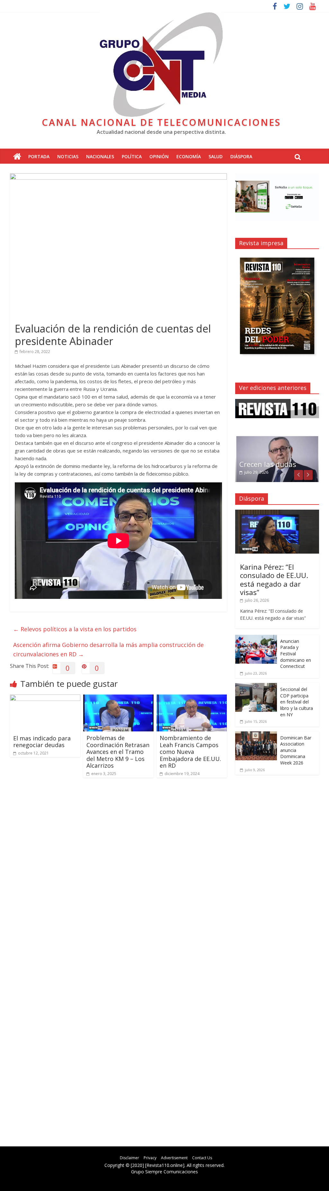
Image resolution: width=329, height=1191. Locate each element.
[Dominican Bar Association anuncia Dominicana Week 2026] (256, 735)
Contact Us (202, 1158)
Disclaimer (129, 1158)
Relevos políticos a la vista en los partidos (75, 629)
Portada (38, 156)
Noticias (67, 156)
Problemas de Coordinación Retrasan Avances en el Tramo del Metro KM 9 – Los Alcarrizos (117, 751)
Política (132, 156)
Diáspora (241, 156)
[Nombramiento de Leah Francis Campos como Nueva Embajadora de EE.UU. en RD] (191, 698)
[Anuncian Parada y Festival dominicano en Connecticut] (256, 638)
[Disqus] (118, 874)
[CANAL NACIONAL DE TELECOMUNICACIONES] (17, 157)
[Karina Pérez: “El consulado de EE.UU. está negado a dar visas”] (277, 513)
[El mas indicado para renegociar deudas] (45, 698)
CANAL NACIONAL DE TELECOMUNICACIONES (161, 122)
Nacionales (100, 156)
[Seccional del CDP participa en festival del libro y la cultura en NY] (256, 686)
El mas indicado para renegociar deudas (42, 741)
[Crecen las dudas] (277, 439)
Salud (216, 156)
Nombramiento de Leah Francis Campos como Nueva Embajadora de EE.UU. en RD (190, 751)
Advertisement (174, 1158)
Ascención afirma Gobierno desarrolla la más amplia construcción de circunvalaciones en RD (108, 649)
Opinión (159, 156)
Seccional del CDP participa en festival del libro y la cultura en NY (296, 701)
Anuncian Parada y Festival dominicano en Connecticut (295, 653)
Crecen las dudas (267, 464)
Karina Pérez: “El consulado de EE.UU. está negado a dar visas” (274, 579)
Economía (188, 156)
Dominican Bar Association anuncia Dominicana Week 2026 (295, 750)
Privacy (150, 1158)
